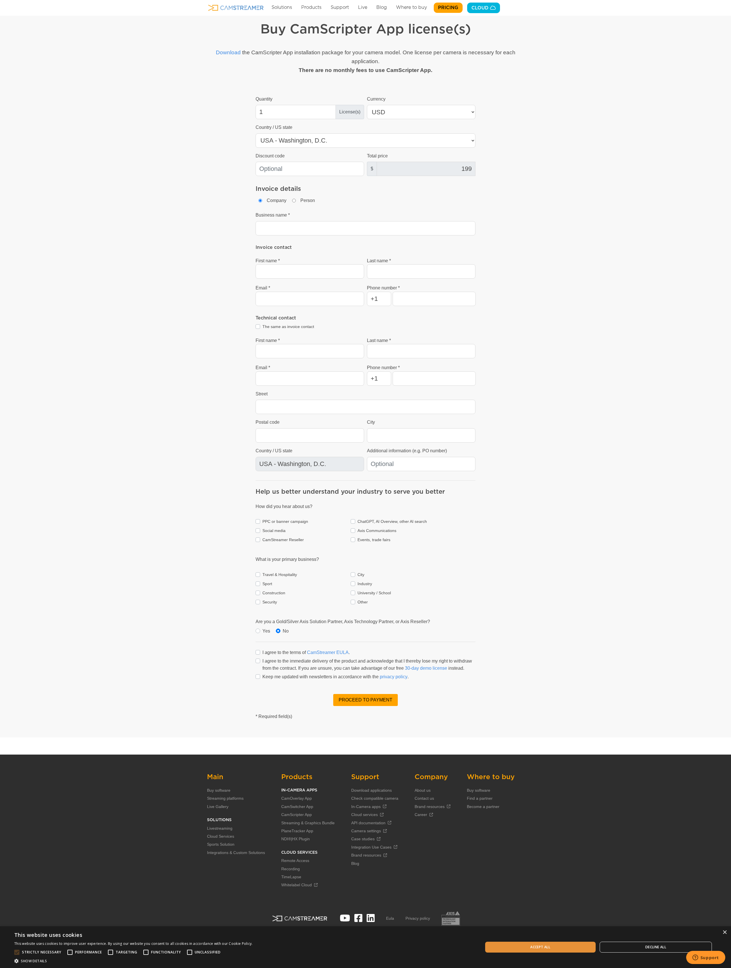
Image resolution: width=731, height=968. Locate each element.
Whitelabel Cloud (296, 885)
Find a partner (480, 798)
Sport (267, 584)
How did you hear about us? (284, 506)
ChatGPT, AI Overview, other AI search (392, 521)
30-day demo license (426, 668)
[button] (133, 961)
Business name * (273, 215)
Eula (390, 918)
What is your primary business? (287, 559)
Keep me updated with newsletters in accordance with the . (335, 676)
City (371, 422)
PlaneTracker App (297, 831)
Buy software (218, 790)
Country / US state (274, 127)
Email (261, 287)
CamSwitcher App (297, 806)
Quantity (264, 99)
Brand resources (366, 855)
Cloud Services (220, 836)
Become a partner (483, 806)
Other (363, 602)
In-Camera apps (366, 806)
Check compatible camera (374, 798)
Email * (263, 367)
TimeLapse (291, 877)
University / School (374, 593)
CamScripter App (296, 814)
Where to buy (411, 7)
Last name (377, 260)
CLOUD (480, 8)
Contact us (424, 798)
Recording (290, 869)
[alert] (365, 947)
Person (307, 200)
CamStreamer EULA (328, 652)
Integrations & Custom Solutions (236, 852)
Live (362, 7)
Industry (365, 584)
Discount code (270, 155)
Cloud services (364, 814)
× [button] (724, 932)
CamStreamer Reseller (283, 540)
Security (269, 602)
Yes (266, 631)
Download (228, 52)
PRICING (448, 7)
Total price (377, 155)
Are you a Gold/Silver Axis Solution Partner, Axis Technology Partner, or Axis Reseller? (343, 621)
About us (423, 790)
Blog (381, 7)
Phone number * (383, 367)
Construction (273, 593)
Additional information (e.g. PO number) (407, 450)
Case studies (363, 839)
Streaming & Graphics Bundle (308, 823)
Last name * (379, 340)
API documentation (368, 823)
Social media (274, 531)
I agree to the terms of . (306, 652)
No (286, 631)
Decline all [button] (655, 947)
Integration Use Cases (371, 847)
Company (276, 200)
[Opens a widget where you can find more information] (705, 958)
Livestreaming (219, 828)
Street (262, 393)
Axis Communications (377, 531)
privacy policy (393, 676)
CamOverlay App (296, 798)
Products (311, 7)
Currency (376, 99)
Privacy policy (417, 918)
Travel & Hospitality (279, 575)
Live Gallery (217, 806)
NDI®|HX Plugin (295, 839)
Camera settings (366, 831)
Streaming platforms (225, 798)
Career (421, 814)
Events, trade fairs (374, 540)
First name (266, 260)
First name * (268, 340)
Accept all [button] (540, 947)
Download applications (371, 790)
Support (340, 7)
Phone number (382, 287)
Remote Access (295, 860)
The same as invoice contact (288, 327)
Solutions (282, 7)
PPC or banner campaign (285, 521)
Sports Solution (220, 844)
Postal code (268, 422)
